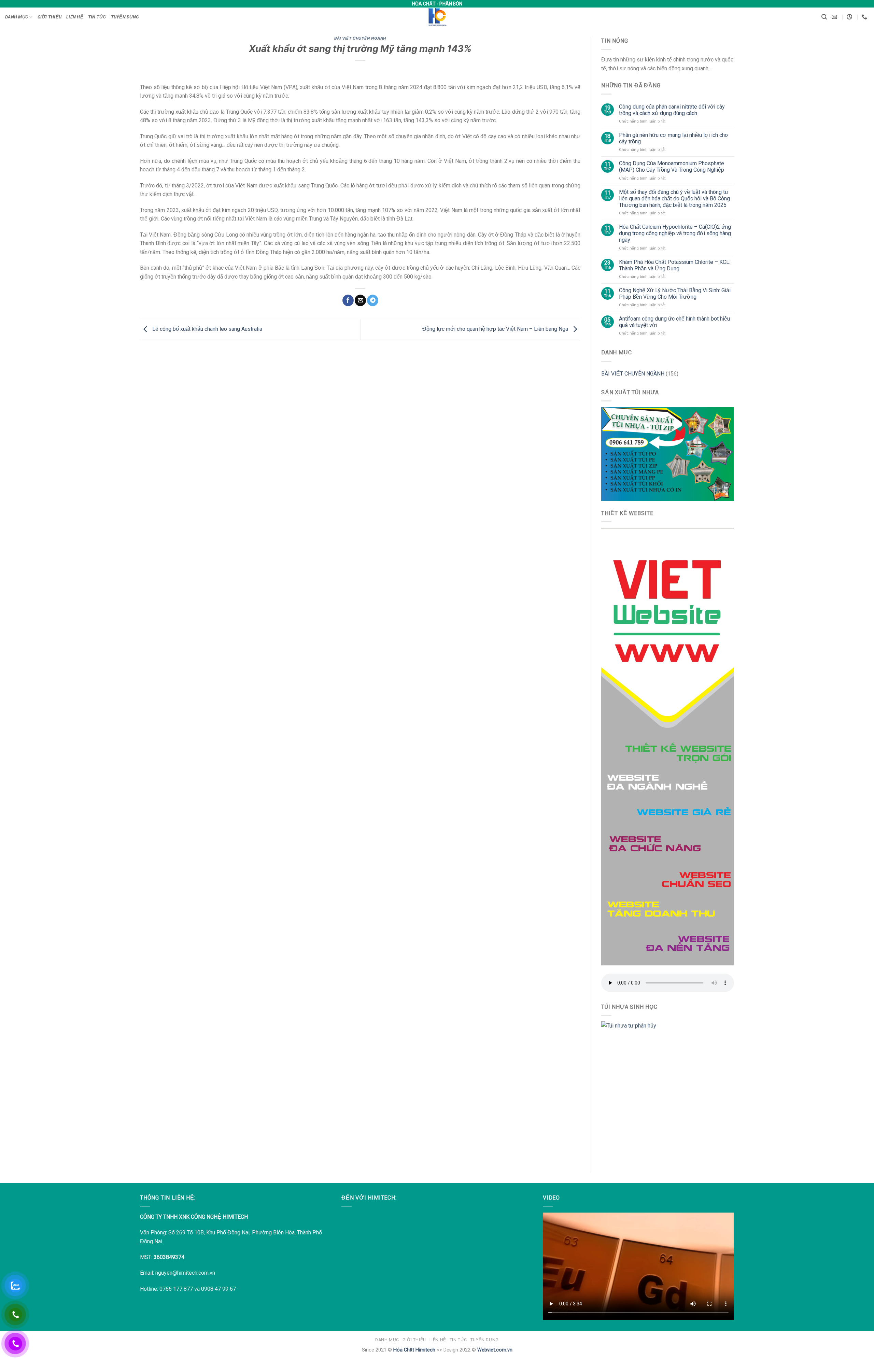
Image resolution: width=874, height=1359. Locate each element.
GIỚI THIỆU (50, 16)
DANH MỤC (16, 16)
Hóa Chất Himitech (414, 1350)
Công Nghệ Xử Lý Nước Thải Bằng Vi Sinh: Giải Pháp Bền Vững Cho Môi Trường (675, 293)
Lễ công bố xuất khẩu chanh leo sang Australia (206, 329)
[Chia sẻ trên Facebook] (348, 300)
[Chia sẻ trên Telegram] (372, 300)
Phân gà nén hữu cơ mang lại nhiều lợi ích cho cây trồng (673, 138)
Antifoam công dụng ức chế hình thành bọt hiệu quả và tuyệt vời (674, 321)
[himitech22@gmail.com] (835, 17)
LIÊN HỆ (74, 16)
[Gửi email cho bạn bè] (360, 300)
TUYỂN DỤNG (125, 16)
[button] (824, 17)
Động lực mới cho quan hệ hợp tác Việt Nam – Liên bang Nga (495, 329)
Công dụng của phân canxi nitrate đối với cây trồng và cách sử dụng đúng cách (672, 109)
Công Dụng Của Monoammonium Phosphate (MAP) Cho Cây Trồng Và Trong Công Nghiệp (671, 166)
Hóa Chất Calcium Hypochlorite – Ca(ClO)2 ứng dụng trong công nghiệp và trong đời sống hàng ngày (675, 233)
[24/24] (850, 17)
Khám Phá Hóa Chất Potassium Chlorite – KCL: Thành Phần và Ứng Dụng (674, 265)
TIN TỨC (97, 16)
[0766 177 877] (865, 17)
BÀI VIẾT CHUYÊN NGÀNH (360, 38)
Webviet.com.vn (494, 1350)
